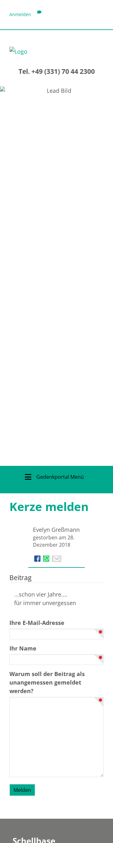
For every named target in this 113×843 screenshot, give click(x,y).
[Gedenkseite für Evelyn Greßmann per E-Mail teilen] (56, 558)
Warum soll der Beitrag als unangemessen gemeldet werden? (47, 682)
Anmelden (20, 14)
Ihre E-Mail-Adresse (36, 622)
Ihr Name (22, 648)
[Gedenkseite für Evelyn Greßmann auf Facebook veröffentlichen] (38, 558)
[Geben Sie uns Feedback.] (39, 14)
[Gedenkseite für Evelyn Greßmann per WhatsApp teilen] (47, 558)
